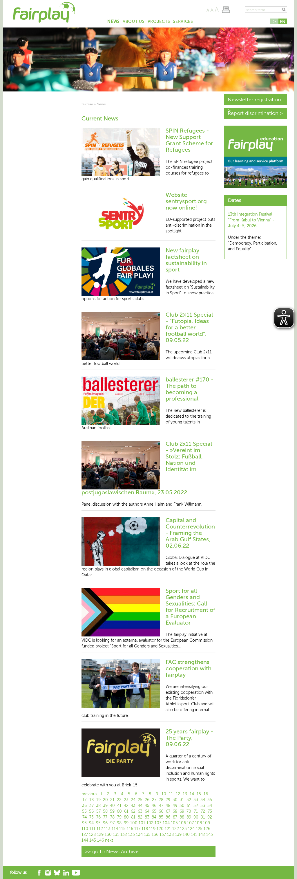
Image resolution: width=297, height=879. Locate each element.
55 (84, 811)
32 (188, 800)
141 (194, 834)
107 (190, 823)
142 (201, 834)
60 (119, 811)
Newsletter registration (254, 99)
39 (105, 805)
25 (140, 800)
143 (209, 834)
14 (192, 794)
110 (85, 829)
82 (140, 817)
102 (149, 823)
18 (91, 800)
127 (85, 834)
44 (140, 805)
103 (158, 823)
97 (112, 823)
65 (154, 811)
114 (115, 829)
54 (209, 805)
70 (188, 811)
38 (98, 805)
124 (191, 829)
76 (98, 817)
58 (105, 811)
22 (119, 800)
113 (107, 829)
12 (178, 794)
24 (133, 800)
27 (154, 800)
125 (199, 829)
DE (274, 22)
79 (119, 817)
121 (168, 829)
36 (84, 805)
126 (207, 829)
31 (182, 800)
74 (84, 817)
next (109, 840)
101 (142, 823)
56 (91, 811)
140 (186, 834)
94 (91, 823)
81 (133, 817)
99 (126, 823)
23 (126, 800)
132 (123, 834)
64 (147, 811)
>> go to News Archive (112, 851)
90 (195, 817)
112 (100, 829)
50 (182, 805)
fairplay (87, 104)
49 (175, 805)
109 (206, 823)
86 (168, 817)
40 (112, 805)
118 (145, 829)
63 (140, 811)
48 (168, 805)
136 (155, 834)
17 (84, 800)
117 (137, 829)
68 (175, 811)
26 (147, 800)
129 (100, 834)
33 (195, 800)
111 (92, 829)
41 (119, 805)
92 (209, 817)
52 (195, 805)
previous (89, 794)
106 (182, 823)
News (113, 21)
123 (183, 829)
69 (182, 811)
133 (131, 834)
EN (282, 22)
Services (183, 21)
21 (112, 800)
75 (91, 817)
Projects (159, 21)
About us (134, 21)
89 (188, 817)
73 (210, 811)
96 (105, 823)
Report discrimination (253, 113)
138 (170, 834)
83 (147, 817)
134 (139, 834)
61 (126, 811)
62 (133, 811)
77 (105, 817)
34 (202, 800)
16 (206, 794)
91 (203, 817)
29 (168, 800)
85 (161, 817)
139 (178, 834)
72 (203, 811)
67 (168, 811)
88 (182, 817)
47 (161, 805)
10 (164, 794)
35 (209, 800)
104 (166, 823)
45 (147, 805)
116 (130, 829)
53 (202, 805)
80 (126, 817)
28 (161, 800)
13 (185, 794)
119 (152, 829)
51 (189, 805)
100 (133, 823)
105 (174, 823)
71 (196, 811)
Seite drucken (226, 9)
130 (108, 834)
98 (119, 823)
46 (154, 805)
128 (92, 834)
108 (198, 823)
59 (112, 811)
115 (122, 829)
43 (133, 805)
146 (100, 840)
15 (199, 794)
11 (171, 794)
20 (105, 800)
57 (98, 811)
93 (84, 823)
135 (147, 834)
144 (85, 840)
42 (126, 805)
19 (98, 800)
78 (112, 817)
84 (154, 817)
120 (160, 829)
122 (175, 829)
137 (163, 834)
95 (98, 823)
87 (175, 817)
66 (161, 811)
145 (92, 840)
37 (91, 805)
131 (116, 834)
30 (175, 800)
